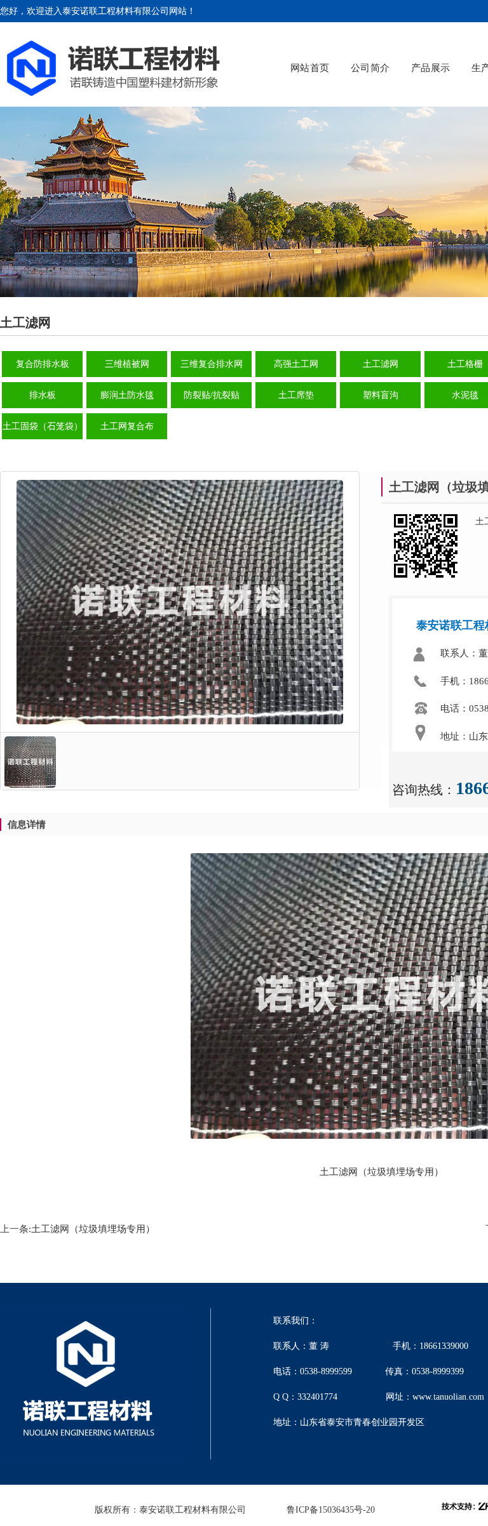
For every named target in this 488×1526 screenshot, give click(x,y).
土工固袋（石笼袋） (43, 426)
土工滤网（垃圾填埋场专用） (93, 1229)
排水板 (42, 395)
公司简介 (370, 68)
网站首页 (310, 68)
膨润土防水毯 (127, 395)
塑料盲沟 (380, 395)
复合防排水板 (42, 364)
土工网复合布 (127, 426)
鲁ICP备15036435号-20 (331, 1510)
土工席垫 (296, 395)
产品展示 (431, 68)
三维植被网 (127, 364)
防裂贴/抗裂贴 (212, 395)
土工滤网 (380, 364)
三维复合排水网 (211, 364)
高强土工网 (296, 364)
